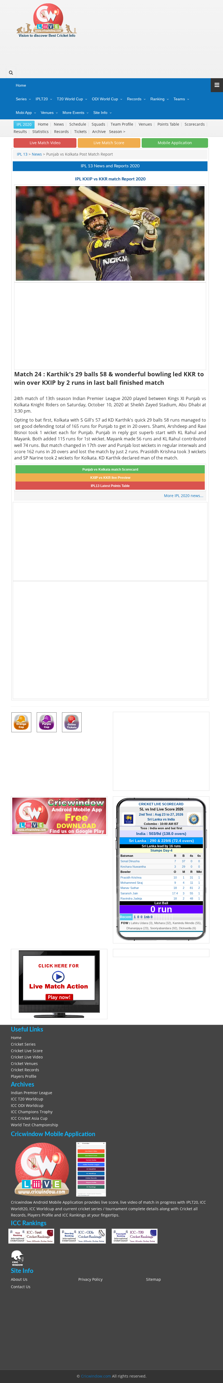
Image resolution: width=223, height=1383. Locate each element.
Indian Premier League (31, 1092)
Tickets (81, 131)
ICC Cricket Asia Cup (29, 1118)
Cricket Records (25, 1069)
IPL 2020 (24, 124)
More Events (73, 112)
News (59, 124)
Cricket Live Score (27, 1050)
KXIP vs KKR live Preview (110, 478)
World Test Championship (34, 1124)
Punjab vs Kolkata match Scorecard (110, 469)
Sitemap (153, 1279)
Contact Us (20, 1286)
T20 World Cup (70, 99)
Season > (117, 131)
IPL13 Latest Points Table (110, 486)
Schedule (78, 124)
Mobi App (24, 112)
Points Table (168, 124)
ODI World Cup (105, 99)
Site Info (100, 112)
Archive (99, 131)
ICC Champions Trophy (31, 1111)
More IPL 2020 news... (183, 495)
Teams (179, 99)
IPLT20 (42, 99)
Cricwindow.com (96, 1376)
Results (21, 131)
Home (21, 85)
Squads (99, 124)
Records (134, 99)
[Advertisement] (110, 50)
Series (21, 99)
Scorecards (195, 124)
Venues (47, 112)
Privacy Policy (90, 1279)
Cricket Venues (24, 1063)
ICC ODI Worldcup (27, 1105)
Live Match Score (109, 142)
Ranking (157, 99)
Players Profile (23, 1076)
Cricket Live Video (27, 1057)
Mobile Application (175, 142)
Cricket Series (23, 1044)
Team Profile (122, 124)
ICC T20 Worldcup (27, 1099)
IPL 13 (22, 154)
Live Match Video (45, 142)
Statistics (41, 131)
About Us (19, 1279)
